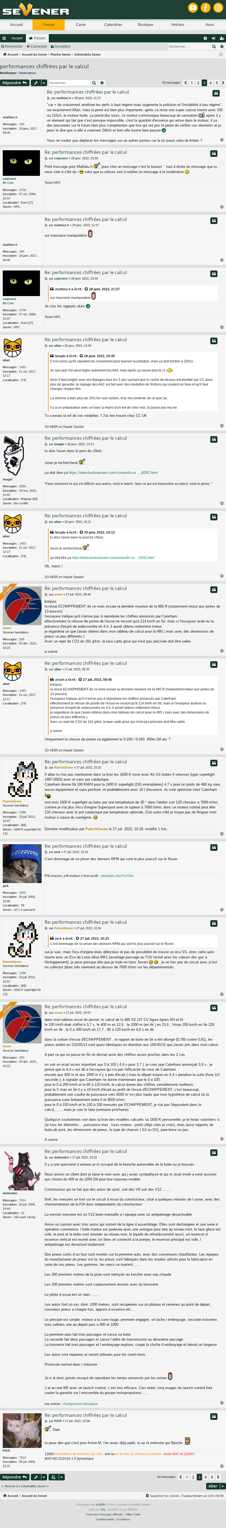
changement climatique (80, 1404)
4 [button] (210, 82)
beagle (60, 356)
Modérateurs (27, 73)
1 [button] (192, 82)
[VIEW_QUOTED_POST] (86, 289)
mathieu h (10, 117)
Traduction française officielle (104, 1514)
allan (6, 360)
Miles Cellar (133, 1514)
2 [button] (198, 82)
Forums (39, 38)
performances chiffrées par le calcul (44, 66)
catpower (9, 178)
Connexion (39, 46)
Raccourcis (5, 39)
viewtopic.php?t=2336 (117, 876)
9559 (22, 486)
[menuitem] (205, 38)
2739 (22, 190)
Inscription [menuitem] (223, 39)
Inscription (63, 46)
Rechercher (14, 46)
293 (21, 639)
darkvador (10, 1193)
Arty (103, 1509)
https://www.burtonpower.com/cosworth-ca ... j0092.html (113, 473)
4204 (22, 892)
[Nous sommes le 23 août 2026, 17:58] (221, 54)
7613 (22, 1457)
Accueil (17, 38)
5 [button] (217, 82)
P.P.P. (6, 1450)
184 (21, 124)
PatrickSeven (12, 801)
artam (7, 628)
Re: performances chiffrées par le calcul (88, 92)
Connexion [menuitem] (215, 39)
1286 (22, 812)
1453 (22, 367)
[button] (185, 83)
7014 (22, 1200)
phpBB (100, 1504)
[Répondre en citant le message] (216, 93)
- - (120, 1454)
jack (6, 885)
